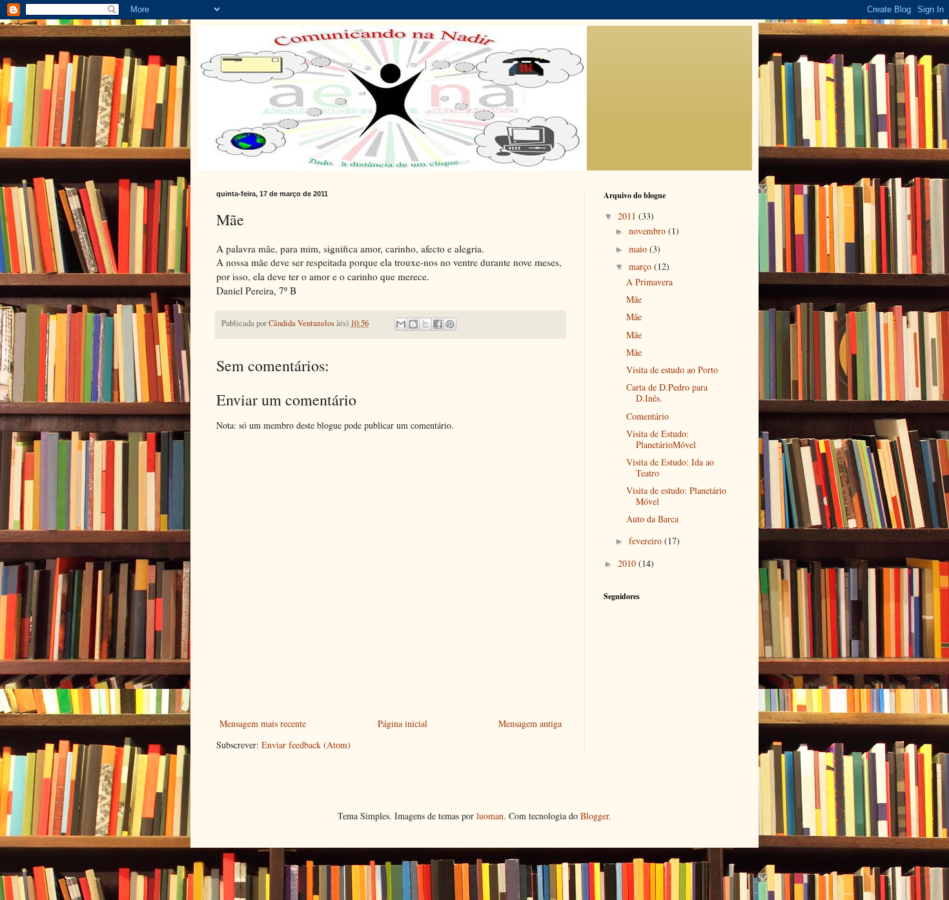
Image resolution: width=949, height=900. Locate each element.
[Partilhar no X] (425, 324)
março (641, 266)
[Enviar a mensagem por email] (400, 324)
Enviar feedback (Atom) (306, 745)
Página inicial (402, 723)
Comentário (647, 416)
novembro (648, 231)
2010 (628, 563)
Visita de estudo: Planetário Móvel (676, 495)
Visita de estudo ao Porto (672, 369)
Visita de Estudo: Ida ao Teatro (670, 467)
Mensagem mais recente (262, 723)
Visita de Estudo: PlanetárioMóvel (661, 439)
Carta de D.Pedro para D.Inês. (667, 392)
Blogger (594, 816)
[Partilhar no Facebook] (437, 324)
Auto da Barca (652, 519)
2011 (628, 216)
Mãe (634, 299)
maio (639, 249)
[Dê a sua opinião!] (413, 324)
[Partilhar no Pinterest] (450, 324)
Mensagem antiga (530, 723)
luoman (490, 816)
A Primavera (649, 282)
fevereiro (646, 541)
